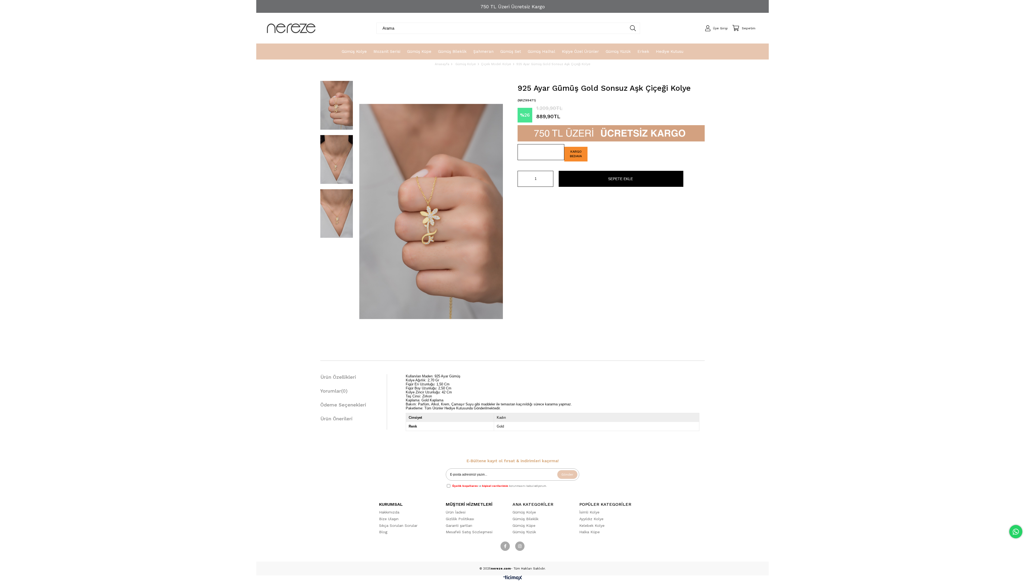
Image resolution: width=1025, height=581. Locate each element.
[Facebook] (505, 546)
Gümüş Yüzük (524, 532)
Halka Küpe (589, 532)
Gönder (567, 474)
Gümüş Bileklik (525, 519)
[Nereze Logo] (291, 28)
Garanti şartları (459, 525)
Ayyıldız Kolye (591, 519)
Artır (549, 179)
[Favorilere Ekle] (541, 152)
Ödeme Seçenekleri (343, 405)
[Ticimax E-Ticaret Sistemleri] (512, 579)
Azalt (522, 179)
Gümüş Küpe (523, 525)
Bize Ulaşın (389, 519)
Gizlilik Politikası (460, 519)
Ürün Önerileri (336, 418)
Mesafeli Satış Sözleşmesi (469, 532)
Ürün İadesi (456, 512)
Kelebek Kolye (592, 525)
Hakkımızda (389, 512)
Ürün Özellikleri (338, 377)
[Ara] (633, 28)
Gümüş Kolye (524, 512)
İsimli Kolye (589, 512)
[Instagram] (520, 546)
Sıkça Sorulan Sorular (398, 525)
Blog (383, 532)
